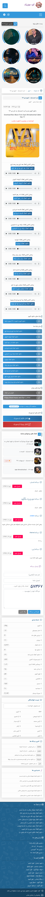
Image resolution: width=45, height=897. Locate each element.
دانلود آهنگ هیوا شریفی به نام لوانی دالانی (29, 791)
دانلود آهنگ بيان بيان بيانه (22, 258)
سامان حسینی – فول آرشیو (34, 867)
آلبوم (38, 626)
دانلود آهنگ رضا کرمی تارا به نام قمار (24, 755)
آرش (39, 736)
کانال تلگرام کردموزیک (21, 418)
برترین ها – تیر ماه (37, 846)
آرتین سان (16, 731)
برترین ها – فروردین (36, 850)
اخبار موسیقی (36, 631)
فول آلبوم (37, 674)
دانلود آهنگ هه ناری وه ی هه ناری (23, 168)
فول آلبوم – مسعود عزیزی (35, 886)
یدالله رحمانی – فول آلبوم (35, 879)
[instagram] (8, 14)
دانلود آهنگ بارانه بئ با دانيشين (22, 228)
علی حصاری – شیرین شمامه (28, 764)
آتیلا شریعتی (36, 717)
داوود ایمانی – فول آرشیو (35, 863)
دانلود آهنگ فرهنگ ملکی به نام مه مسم (30, 776)
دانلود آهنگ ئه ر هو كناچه (22, 198)
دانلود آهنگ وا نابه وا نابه (22, 273)
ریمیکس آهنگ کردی (34, 664)
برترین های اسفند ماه (36, 853)
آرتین (38, 731)
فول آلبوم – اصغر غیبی (36, 883)
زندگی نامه (37, 669)
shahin (32, 516)
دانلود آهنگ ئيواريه (22, 243)
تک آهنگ (37, 645)
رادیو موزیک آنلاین (34, 660)
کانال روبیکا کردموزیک (20, 424)
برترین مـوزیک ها (7, 24)
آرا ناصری (16, 717)
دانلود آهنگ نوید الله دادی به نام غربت (30, 786)
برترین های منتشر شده (35, 843)
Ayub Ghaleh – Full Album (34, 876)
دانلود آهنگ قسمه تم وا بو (22, 213)
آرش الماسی (15, 736)
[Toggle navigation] (40, 15)
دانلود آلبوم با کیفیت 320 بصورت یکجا (15, 321)
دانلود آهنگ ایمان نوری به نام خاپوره (32, 829)
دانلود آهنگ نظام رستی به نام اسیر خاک (30, 781)
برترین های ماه (36, 635)
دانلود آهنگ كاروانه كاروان (22, 183)
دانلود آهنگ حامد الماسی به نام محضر (30, 796)
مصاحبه (38, 689)
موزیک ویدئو (36, 693)
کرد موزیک (36, 91)
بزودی (38, 640)
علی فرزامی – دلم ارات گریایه (26, 747)
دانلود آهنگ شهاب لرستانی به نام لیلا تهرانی (29, 826)
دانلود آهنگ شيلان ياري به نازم (23, 289)
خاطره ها (37, 650)
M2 (40, 712)
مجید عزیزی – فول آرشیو (35, 873)
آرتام (18, 726)
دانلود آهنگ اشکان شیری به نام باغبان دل (30, 832)
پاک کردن (23, 612)
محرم (38, 684)
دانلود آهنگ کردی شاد (34, 655)
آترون (17, 712)
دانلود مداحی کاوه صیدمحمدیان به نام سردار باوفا (21, 759)
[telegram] (4, 14)
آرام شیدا (37, 726)
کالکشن (38, 679)
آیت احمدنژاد (14, 406)
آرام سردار (16, 721)
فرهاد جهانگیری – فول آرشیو (34, 870)
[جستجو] (5, 6)
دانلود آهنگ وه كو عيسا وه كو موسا (22, 304)
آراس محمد (37, 721)
